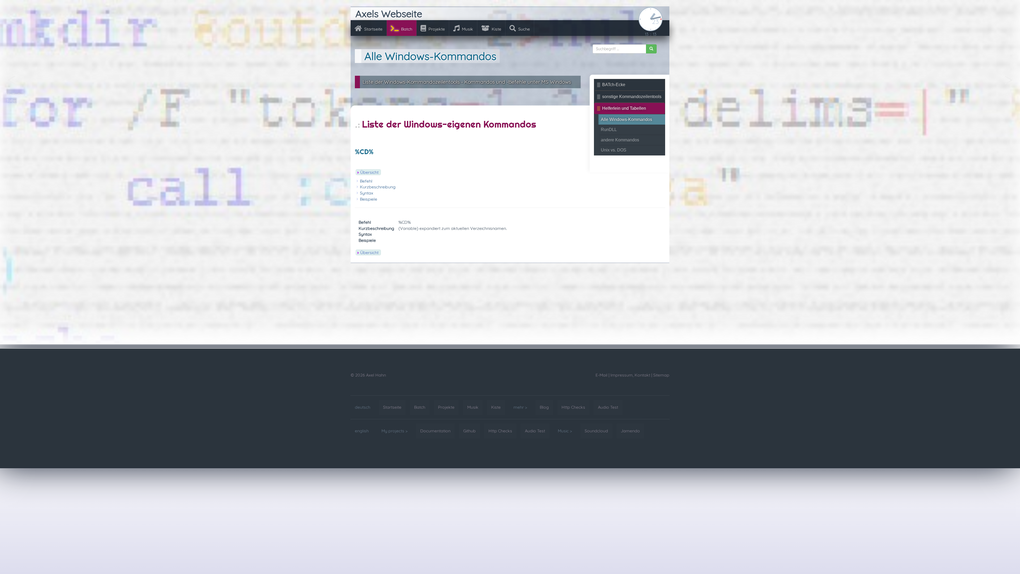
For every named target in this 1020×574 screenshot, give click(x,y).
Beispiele (368, 199)
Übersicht (369, 172)
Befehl (366, 181)
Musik (467, 29)
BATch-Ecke (613, 84)
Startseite (372, 29)
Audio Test (608, 407)
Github (469, 430)
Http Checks (573, 407)
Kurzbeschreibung (378, 186)
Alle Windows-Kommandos (626, 119)
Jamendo (630, 430)
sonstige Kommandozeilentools (631, 96)
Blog (544, 407)
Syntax (366, 193)
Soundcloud (596, 430)
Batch (406, 29)
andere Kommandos (620, 140)
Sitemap (661, 375)
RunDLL (1006, 94)
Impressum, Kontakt (630, 375)
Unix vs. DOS (613, 150)
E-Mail (601, 375)
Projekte (436, 29)
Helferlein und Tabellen (20, 97)
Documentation (435, 430)
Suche (523, 29)
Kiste (496, 29)
